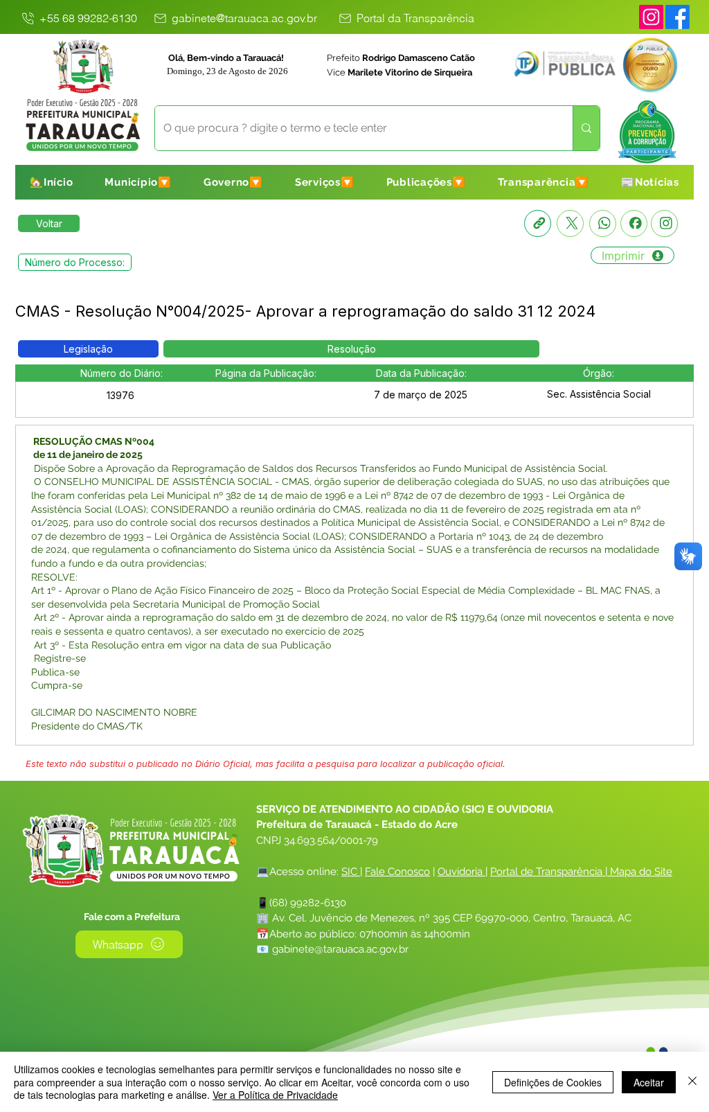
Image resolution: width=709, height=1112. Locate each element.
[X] (570, 223)
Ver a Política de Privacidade (275, 1095)
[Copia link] (537, 223)
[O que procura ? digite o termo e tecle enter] (586, 128)
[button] (138, 182)
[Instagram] (651, 17)
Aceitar (649, 1082)
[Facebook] (633, 223)
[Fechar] (692, 1082)
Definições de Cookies (553, 1082)
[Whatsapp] (602, 223)
